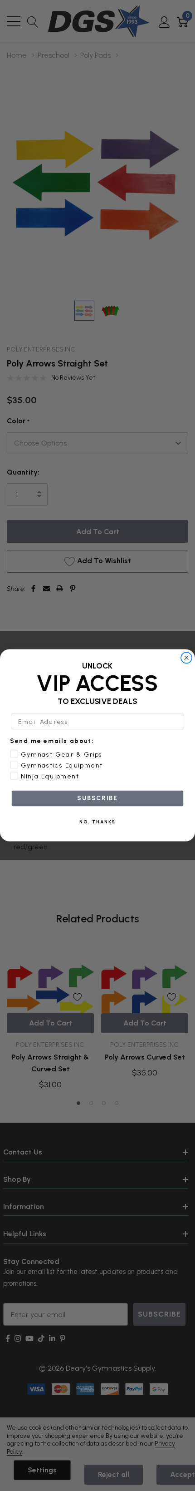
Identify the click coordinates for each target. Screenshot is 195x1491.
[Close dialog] (186, 658)
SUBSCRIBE (97, 798)
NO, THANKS (97, 822)
